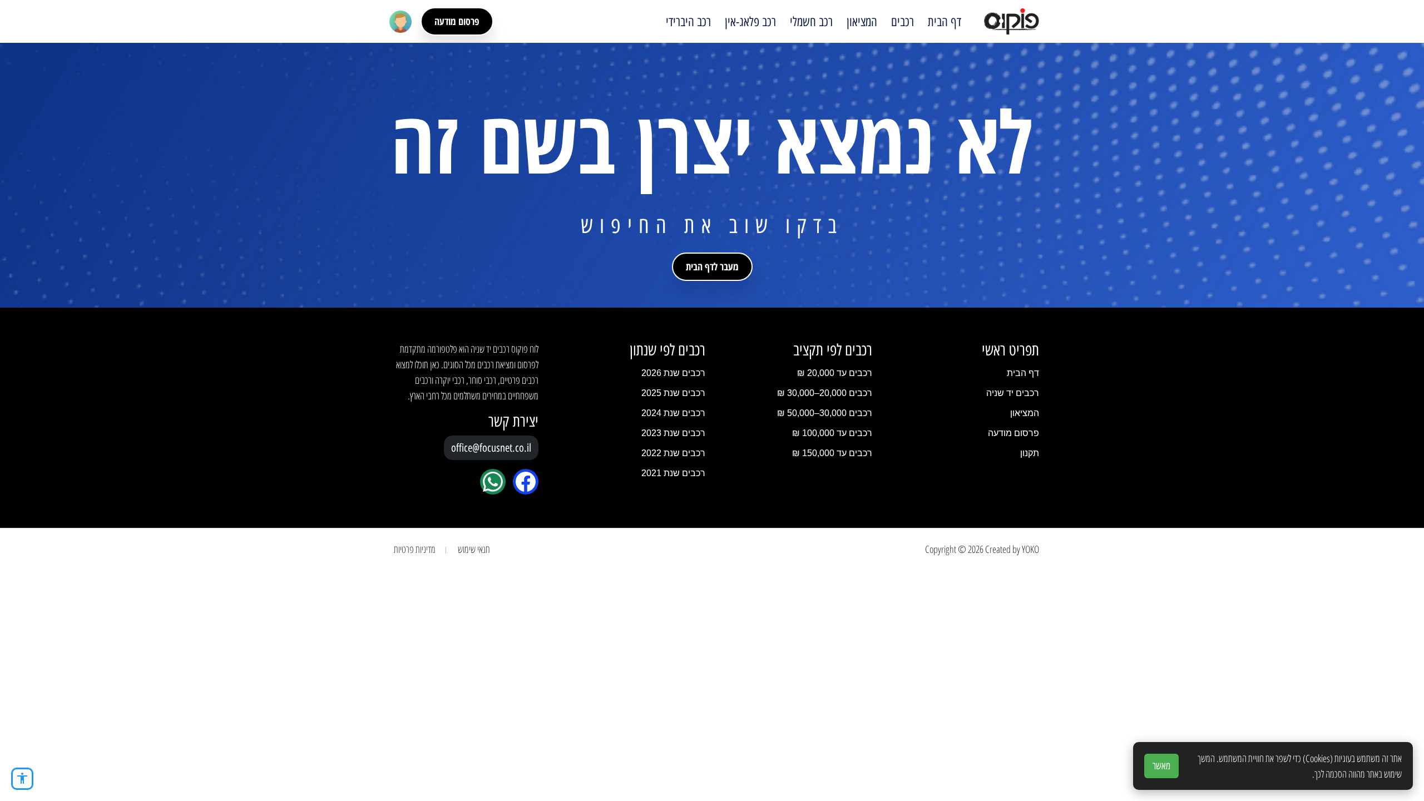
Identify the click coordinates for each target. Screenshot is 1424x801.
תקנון (1029, 453)
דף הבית (944, 21)
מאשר (1161, 766)
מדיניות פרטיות (415, 549)
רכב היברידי (688, 21)
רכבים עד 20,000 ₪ (834, 373)
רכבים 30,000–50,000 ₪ (824, 413)
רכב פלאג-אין (750, 21)
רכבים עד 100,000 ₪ (832, 433)
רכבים (902, 21)
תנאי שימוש (474, 549)
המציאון (862, 21)
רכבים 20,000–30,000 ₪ (824, 393)
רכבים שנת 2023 (673, 433)
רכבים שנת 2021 (673, 473)
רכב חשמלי (811, 21)
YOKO (1030, 549)
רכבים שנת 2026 (673, 373)
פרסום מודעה (456, 21)
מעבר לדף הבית (712, 266)
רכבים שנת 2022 (673, 453)
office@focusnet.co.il (491, 447)
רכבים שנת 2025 (673, 393)
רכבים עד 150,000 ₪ (832, 453)
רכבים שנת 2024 (673, 413)
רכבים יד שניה (1012, 393)
